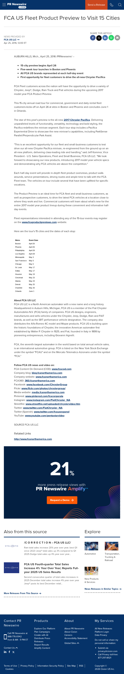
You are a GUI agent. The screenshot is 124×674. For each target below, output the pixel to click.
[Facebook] (9, 652)
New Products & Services (92, 580)
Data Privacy (101, 635)
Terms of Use (10, 666)
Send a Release (96, 5)
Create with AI (41, 635)
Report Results (41, 644)
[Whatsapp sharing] (111, 38)
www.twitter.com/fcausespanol (51, 412)
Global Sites (70, 643)
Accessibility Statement (75, 638)
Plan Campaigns (42, 632)
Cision (104, 669)
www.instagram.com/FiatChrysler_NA (48, 400)
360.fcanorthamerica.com (40, 380)
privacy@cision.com (107, 651)
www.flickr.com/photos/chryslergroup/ (43, 388)
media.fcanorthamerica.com (48, 392)
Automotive (90, 554)
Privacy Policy (27, 666)
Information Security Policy (50, 666)
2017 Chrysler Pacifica (77, 120)
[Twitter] (13, 652)
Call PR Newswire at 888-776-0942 (17, 635)
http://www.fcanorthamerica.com (33, 439)
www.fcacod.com (62, 369)
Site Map (71, 666)
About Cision (70, 632)
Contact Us (10, 648)
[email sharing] (117, 38)
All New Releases (103, 628)
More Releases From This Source (21, 593)
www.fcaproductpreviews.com (39, 222)
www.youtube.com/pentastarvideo (44, 415)
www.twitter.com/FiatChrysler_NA (42, 408)
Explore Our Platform (44, 628)
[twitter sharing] (99, 38)
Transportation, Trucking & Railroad (112, 557)
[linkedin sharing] (105, 38)
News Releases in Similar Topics (101, 589)
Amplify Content (42, 648)
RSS (81, 666)
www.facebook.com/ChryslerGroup (46, 384)
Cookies (9, 669)
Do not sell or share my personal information (106, 641)
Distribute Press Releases (42, 640)
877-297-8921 (104, 657)
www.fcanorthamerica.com (51, 377)
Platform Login (102, 632)
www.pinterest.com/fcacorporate (44, 396)
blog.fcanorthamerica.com (47, 373)
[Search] (120, 5)
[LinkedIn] (5, 652)
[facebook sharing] (93, 38)
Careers (68, 635)
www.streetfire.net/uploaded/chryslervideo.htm (53, 404)
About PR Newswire (74, 628)
